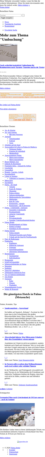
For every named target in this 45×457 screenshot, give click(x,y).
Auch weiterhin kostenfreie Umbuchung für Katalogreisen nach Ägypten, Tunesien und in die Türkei (22, 66)
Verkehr (12, 187)
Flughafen (13, 285)
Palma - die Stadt (11, 185)
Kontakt (12, 450)
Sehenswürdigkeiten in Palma (15, 264)
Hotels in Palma (15, 227)
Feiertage (12, 247)
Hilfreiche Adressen (16, 245)
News (7, 22)
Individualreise (14, 258)
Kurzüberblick (10, 174)
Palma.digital (4, 7)
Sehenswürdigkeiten (16, 195)
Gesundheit (9, 170)
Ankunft (8, 137)
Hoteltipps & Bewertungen (19, 229)
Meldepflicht (13, 153)
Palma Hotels (9, 222)
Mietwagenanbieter (16, 160)
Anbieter (6, 389)
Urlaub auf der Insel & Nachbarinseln (23, 237)
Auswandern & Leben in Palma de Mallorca (21, 147)
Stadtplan (8, 268)
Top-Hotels (9, 277)
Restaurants (9, 260)
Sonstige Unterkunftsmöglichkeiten (22, 220)
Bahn (11, 281)
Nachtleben (9, 183)
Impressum (13, 454)
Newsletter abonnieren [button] (8, 109)
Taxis (11, 143)
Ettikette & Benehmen (13, 164)
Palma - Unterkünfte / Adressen (16, 208)
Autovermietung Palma (13, 155)
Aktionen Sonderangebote (28, 385)
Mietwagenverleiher (16, 157)
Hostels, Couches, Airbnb (14, 172)
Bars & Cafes (14, 201)
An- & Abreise (10, 130)
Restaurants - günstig (16, 204)
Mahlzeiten (13, 199)
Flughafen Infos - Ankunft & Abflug (18, 166)
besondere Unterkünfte (17, 210)
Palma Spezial (10, 231)
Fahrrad (12, 141)
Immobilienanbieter (16, 250)
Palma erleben (14, 193)
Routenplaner (9, 26)
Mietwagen (9, 180)
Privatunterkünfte (15, 218)
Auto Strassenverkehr (26, 360)
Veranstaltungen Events (13, 287)
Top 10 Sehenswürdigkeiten (15, 275)
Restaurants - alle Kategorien (19, 206)
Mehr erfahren (23, 5)
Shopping (12, 191)
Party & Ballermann (12, 239)
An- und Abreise (11, 132)
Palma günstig (14, 233)
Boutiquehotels (14, 212)
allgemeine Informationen (18, 252)
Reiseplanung (10, 254)
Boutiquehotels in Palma (18, 224)
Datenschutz (13, 452)
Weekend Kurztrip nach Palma (20, 235)
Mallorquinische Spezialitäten (20, 197)
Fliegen (12, 283)
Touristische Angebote (13, 24)
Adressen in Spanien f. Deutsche (21, 178)
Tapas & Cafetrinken (12, 270)
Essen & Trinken (15, 189)
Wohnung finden (15, 149)
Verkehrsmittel (14, 139)
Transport (8, 279)
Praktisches (9, 241)
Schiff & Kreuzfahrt (12, 262)
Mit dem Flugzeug (16, 134)
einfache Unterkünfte (17, 214)
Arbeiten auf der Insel (12, 145)
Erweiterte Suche (11, 30)
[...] (6, 331)
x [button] (29, 5)
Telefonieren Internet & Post (15, 273)
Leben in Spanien (11, 176)
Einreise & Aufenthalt (17, 151)
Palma (21, 333)
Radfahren (13, 243)
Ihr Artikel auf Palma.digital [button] (10, 105)
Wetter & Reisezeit (11, 289)
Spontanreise (14, 256)
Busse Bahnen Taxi (12, 162)
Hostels (12, 216)
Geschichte (9, 168)
